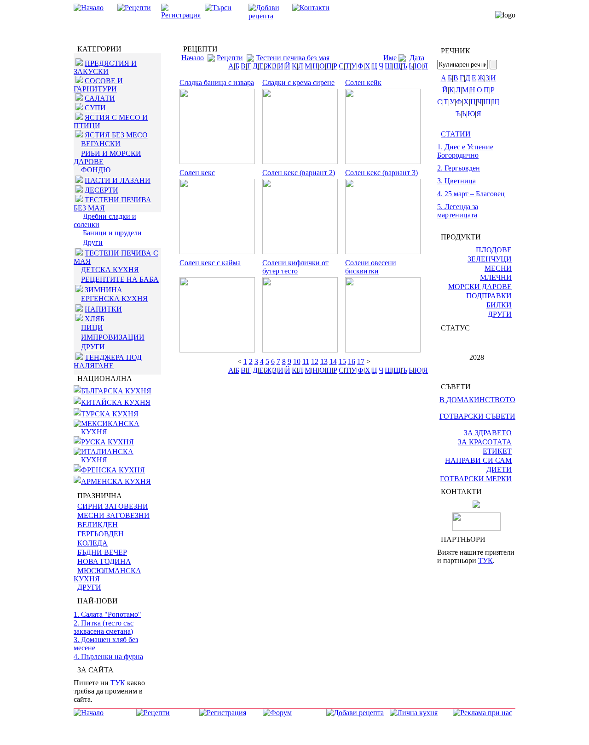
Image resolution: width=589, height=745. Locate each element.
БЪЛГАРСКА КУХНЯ (116, 391)
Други (93, 242)
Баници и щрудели (112, 233)
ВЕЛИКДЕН (97, 525)
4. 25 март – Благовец (471, 194)
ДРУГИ (93, 347)
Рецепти (230, 58)
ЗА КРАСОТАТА (485, 442)
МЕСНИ (498, 268)
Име (390, 58)
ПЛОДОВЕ (494, 250)
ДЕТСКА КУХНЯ (110, 269)
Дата (417, 58)
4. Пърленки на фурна (108, 656)
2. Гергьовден (458, 168)
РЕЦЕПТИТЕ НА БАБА (120, 279)
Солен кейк (363, 82)
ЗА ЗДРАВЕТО (488, 433)
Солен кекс (197, 172)
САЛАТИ (100, 98)
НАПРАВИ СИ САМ (478, 460)
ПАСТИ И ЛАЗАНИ (117, 180)
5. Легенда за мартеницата (457, 211)
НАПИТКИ (103, 309)
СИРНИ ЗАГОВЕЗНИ (112, 506)
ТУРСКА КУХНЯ (110, 414)
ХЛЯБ (94, 319)
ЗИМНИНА (103, 290)
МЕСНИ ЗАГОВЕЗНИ (113, 515)
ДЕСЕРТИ (101, 190)
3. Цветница (456, 181)
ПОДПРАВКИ (489, 296)
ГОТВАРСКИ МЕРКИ (476, 479)
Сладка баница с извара (216, 82)
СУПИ (95, 108)
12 (314, 361)
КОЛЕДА (92, 543)
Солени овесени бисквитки (370, 267)
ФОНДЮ (95, 170)
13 (324, 361)
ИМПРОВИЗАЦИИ (112, 337)
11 (305, 361)
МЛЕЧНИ (496, 277)
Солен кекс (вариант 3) (381, 172)
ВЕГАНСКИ (101, 144)
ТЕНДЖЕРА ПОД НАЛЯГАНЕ (108, 361)
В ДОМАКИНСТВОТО (477, 400)
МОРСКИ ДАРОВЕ (480, 286)
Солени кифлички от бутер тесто (295, 267)
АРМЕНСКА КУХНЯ (116, 481)
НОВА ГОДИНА (104, 561)
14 (333, 361)
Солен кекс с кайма (210, 263)
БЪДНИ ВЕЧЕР (102, 552)
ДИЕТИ (499, 469)
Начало (192, 58)
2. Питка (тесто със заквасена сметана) (103, 627)
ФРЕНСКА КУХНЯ (113, 470)
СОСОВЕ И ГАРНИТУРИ (98, 85)
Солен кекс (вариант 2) (298, 172)
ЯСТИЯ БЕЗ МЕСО (116, 135)
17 (360, 361)
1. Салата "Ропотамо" (107, 614)
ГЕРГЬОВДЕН (100, 534)
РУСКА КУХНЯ (107, 442)
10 (296, 361)
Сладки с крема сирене (298, 82)
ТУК (117, 683)
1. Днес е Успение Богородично (465, 151)
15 (342, 361)
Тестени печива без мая (292, 58)
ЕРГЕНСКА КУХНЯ (114, 298)
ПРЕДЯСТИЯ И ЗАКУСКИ (105, 67)
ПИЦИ (92, 327)
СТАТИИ (456, 134)
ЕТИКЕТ (497, 451)
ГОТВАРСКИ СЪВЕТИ (477, 416)
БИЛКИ (499, 305)
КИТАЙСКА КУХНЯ (115, 402)
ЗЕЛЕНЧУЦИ (490, 259)
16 (351, 361)
